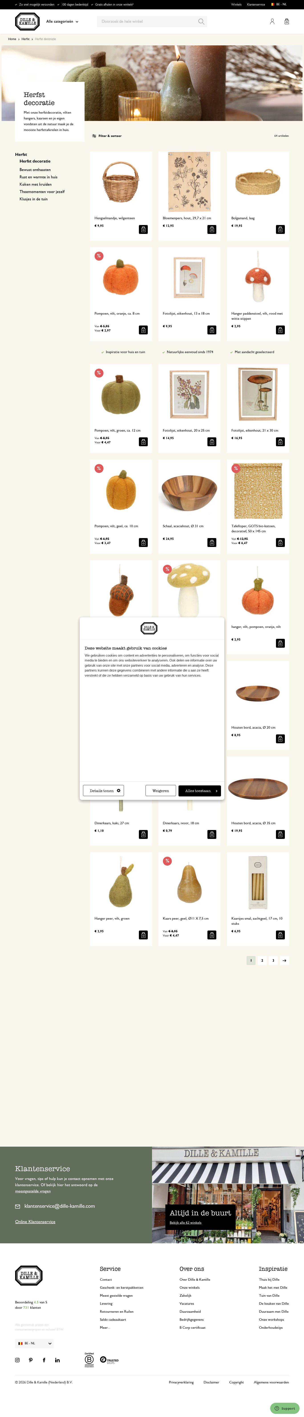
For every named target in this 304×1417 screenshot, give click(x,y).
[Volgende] (284, 960)
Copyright (236, 1382)
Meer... (105, 1327)
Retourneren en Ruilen (117, 1311)
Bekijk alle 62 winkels (185, 1222)
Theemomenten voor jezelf (42, 192)
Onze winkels (190, 1287)
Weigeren (160, 791)
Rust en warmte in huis (38, 177)
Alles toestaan (198, 791)
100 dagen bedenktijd (74, 4)
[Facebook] (44, 1360)
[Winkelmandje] (287, 21)
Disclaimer (211, 1382)
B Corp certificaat (193, 1327)
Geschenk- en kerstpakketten (121, 1287)
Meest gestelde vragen (116, 1295)
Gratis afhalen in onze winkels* (114, 4)
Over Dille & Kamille (195, 1279)
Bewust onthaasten (35, 170)
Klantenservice (256, 4)
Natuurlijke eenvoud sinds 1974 (190, 352)
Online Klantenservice (35, 1222)
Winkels (236, 4)
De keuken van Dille (274, 1303)
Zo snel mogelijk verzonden (36, 4)
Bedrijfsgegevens (192, 1319)
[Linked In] (57, 1360)
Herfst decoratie (35, 161)
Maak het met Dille (273, 1287)
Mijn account (272, 21)
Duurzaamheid (190, 1311)
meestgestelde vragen (33, 1191)
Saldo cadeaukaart (113, 1319)
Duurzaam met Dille (274, 1311)
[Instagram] (17, 1360)
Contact (106, 1279)
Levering (106, 1303)
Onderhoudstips (271, 1327)
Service (110, 1269)
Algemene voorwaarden (271, 1382)
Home (12, 39)
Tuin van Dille (269, 1295)
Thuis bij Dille (269, 1279)
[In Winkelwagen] (143, 229)
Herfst (26, 39)
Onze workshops (271, 1319)
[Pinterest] (30, 1360)
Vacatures (187, 1303)
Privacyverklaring (181, 1382)
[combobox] (152, 21)
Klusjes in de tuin (34, 199)
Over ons (192, 1269)
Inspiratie (273, 1269)
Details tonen (102, 791)
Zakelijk (185, 1295)
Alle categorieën (59, 22)
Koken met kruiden (36, 185)
